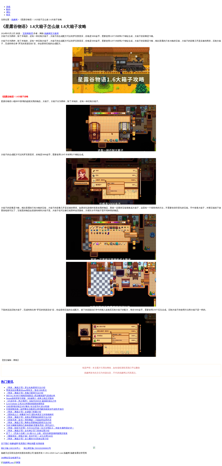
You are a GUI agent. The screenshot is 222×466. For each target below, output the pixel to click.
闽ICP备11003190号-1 (10, 448)
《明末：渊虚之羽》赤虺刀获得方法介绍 (24, 393)
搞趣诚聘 (14, 443)
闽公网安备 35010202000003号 (37, 448)
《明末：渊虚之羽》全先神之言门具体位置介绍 (27, 431)
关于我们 (5, 443)
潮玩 (8, 12)
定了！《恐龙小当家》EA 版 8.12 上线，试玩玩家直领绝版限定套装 (36, 433)
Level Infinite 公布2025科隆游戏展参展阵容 (25, 404)
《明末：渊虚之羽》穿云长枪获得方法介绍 (25, 387)
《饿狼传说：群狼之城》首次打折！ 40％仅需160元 (29, 436)
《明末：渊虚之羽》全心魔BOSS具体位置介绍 (27, 439)
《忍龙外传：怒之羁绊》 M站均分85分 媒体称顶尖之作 (31, 401)
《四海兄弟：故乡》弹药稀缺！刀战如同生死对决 (28, 420)
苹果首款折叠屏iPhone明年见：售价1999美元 (26, 390)
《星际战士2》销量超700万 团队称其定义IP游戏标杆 (30, 414)
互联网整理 (28, 33)
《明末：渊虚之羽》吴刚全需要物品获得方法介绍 (28, 417)
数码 (8, 9)
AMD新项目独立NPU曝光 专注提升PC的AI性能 (27, 406)
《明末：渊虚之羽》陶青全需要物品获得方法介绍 (28, 422)
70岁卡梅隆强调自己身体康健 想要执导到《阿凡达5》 (30, 425)
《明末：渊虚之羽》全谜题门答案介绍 (23, 412)
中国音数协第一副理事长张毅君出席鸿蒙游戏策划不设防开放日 (35, 409)
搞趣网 (14, 19)
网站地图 (31, 443)
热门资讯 (7, 381)
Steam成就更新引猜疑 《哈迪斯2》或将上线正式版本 (30, 398)
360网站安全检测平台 (11, 458)
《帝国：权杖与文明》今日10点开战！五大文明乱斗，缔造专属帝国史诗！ (40, 428)
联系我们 (22, 443)
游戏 (8, 7)
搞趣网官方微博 (51, 33)
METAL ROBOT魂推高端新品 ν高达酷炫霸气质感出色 (30, 396)
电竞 (8, 15)
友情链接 (40, 443)
